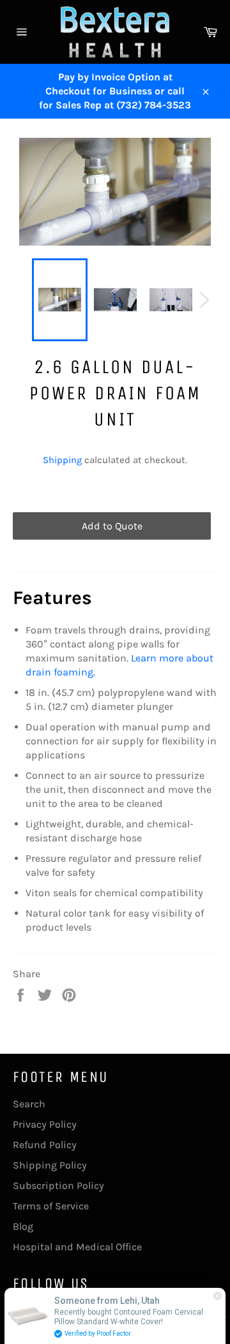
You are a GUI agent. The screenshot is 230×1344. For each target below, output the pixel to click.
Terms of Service (51, 1206)
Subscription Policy (58, 1185)
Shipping (62, 460)
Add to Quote (112, 526)
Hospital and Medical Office (77, 1247)
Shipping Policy (50, 1165)
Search (29, 1104)
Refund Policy (45, 1145)
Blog (23, 1226)
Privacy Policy (45, 1124)
